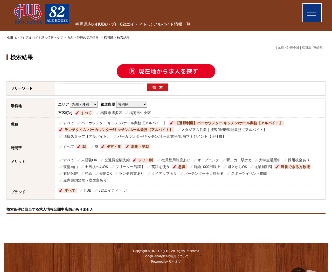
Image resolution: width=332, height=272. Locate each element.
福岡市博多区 (111, 113)
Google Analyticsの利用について (166, 256)
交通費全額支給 (117, 160)
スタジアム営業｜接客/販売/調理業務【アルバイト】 (224, 130)
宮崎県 (318, 48)
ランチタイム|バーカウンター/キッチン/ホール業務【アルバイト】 (119, 130)
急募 (181, 167)
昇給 (88, 173)
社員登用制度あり (175, 160)
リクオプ (175, 261)
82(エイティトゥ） (114, 190)
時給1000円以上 (207, 167)
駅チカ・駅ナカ (239, 160)
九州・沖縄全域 (288, 48)
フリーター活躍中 (129, 167)
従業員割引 (263, 167)
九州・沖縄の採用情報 (83, 37)
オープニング (208, 160)
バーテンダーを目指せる (204, 173)
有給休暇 (70, 173)
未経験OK (89, 160)
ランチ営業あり (131, 173)
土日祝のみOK (96, 167)
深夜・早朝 (140, 146)
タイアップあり (164, 173)
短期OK (105, 173)
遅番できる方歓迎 (295, 167)
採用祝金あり (299, 160)
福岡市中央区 (140, 113)
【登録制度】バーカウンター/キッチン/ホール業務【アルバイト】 (229, 123)
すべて (86, 113)
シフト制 (145, 160)
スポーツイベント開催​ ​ (249, 173)
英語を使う (160, 167)
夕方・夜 (114, 146)
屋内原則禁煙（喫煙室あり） (86, 180)
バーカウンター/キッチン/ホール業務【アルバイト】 (124, 123)
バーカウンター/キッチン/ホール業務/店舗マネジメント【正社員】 (171, 136)
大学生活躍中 (270, 160)
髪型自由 (70, 167)
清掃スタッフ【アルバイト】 (86, 136)
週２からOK (237, 167)
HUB (87, 190)
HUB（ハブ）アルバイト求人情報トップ (34, 37)
